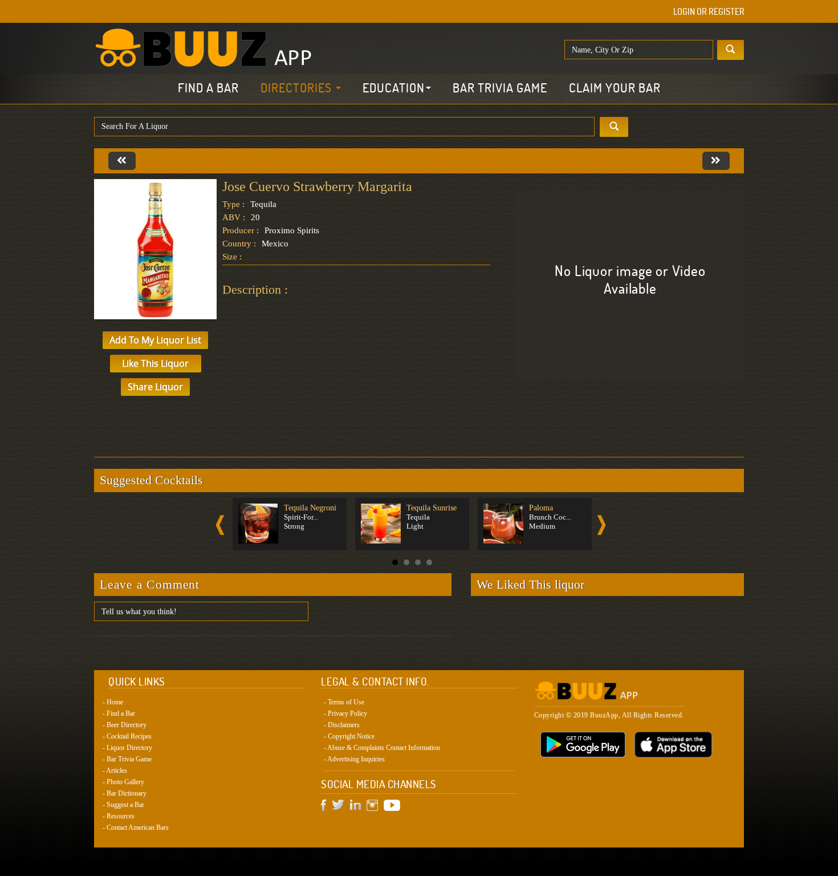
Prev (220, 525)
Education (394, 88)
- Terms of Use (344, 702)
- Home (113, 702)
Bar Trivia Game (500, 88)
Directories (298, 88)
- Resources (119, 816)
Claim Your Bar (615, 88)
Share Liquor (155, 386)
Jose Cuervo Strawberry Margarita (317, 186)
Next (601, 525)
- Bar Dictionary (125, 793)
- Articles (115, 770)
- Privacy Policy (345, 713)
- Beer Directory (125, 725)
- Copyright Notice (349, 736)
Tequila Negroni (310, 508)
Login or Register (709, 11)
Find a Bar (208, 88)
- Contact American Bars (136, 828)
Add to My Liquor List (155, 340)
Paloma (541, 508)
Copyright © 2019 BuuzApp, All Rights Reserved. (609, 715)
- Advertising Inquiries (354, 759)
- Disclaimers (342, 725)
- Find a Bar (119, 713)
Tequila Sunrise (431, 508)
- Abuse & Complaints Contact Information (382, 748)
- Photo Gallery (123, 782)
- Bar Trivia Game (127, 759)
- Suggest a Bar (123, 805)
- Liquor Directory (127, 748)
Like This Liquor (155, 363)
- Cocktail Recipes (127, 736)
